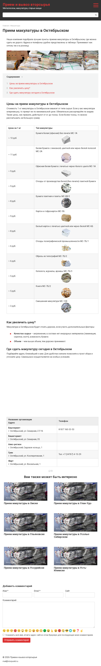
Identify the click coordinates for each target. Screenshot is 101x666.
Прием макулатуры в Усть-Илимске (70, 569)
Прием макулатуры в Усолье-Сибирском (72, 535)
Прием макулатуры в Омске (21, 503)
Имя (5, 591)
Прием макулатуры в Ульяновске (24, 534)
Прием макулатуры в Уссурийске (24, 567)
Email (37, 591)
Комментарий (9, 600)
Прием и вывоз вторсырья (26, 4)
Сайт (67, 591)
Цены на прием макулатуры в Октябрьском (31, 83)
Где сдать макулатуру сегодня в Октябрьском (31, 92)
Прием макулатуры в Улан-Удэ (72, 503)
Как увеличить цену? (19, 88)
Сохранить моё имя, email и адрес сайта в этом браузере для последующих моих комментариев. (49, 635)
